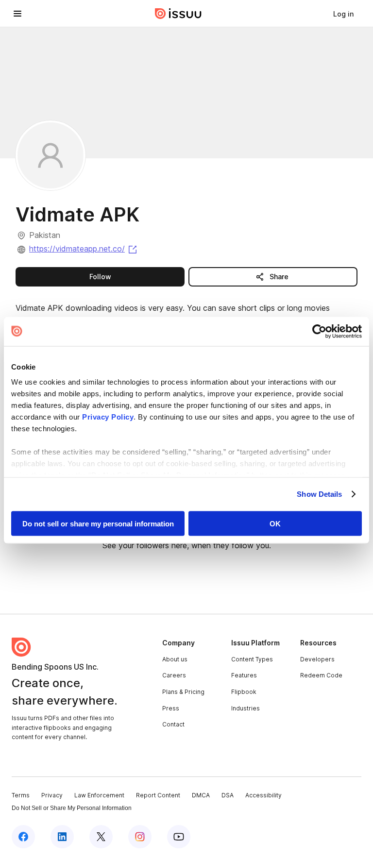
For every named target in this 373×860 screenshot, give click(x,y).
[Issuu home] (178, 13)
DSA (227, 795)
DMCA (201, 795)
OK (275, 523)
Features (244, 675)
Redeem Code (321, 675)
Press (170, 708)
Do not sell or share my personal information (98, 523)
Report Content (158, 795)
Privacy (52, 795)
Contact (173, 724)
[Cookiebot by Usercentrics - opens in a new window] (319, 331)
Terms (21, 795)
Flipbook (243, 691)
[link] (343, 13)
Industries (245, 708)
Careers (174, 675)
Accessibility (263, 795)
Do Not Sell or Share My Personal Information (72, 808)
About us (174, 659)
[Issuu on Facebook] (23, 836)
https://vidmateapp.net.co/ (83, 248)
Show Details (319, 494)
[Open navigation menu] (17, 13)
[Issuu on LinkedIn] (62, 836)
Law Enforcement (99, 795)
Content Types (252, 659)
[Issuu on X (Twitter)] (101, 836)
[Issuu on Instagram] (140, 836)
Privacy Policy (108, 417)
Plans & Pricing (183, 691)
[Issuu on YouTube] (178, 836)
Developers (317, 659)
